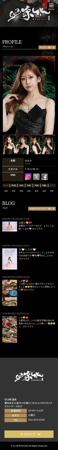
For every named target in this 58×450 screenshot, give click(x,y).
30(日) (5, 185)
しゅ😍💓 (23, 317)
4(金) (44, 185)
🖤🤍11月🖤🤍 (27, 249)
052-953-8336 (36, 420)
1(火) (21, 185)
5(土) (52, 185)
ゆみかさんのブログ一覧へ (40, 209)
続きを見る (37, 228)
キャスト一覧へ (46, 47)
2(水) (29, 185)
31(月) (13, 185)
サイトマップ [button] (27, 434)
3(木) (37, 185)
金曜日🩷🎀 (25, 222)
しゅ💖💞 (23, 281)
